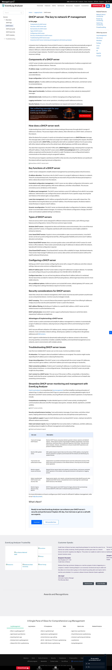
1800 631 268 (72, 1)
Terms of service (43, 658)
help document (37, 496)
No (88, 666)
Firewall (98, 55)
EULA (33, 658)
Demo (54, 5)
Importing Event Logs (16, 637)
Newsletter (44, 661)
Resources (69, 5)
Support (77, 5)
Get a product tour (51, 522)
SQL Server (99, 38)
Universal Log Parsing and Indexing (80, 637)
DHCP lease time (10, 32)
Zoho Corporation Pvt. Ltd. (52, 665)
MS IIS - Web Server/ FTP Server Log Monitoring (53, 640)
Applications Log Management (49, 634)
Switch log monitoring (99, 23)
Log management (101, 35)
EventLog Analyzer (34, 390)
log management (57, 390)
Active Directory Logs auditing (49, 637)
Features (47, 5)
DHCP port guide (10, 29)
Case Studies (101, 583)
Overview (40, 5)
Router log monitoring (99, 19)
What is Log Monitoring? (47, 631)
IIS (97, 50)
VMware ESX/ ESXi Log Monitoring (19, 643)
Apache (98, 53)
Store (85, 1)
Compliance (62, 658)
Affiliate (96, 1)
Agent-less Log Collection (78, 631)
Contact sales (54, 661)
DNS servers (41, 334)
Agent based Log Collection (17, 634)
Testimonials (88, 583)
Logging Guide (38, 12)
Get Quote (61, 5)
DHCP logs (9, 22)
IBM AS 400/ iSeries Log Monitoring (50, 643)
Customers (85, 5)
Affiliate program (32, 661)
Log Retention (75, 640)
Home (30, 12)
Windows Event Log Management (19, 640)
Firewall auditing (101, 27)
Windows (99, 40)
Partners (90, 1)
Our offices (64, 661)
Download (97, 5)
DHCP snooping (10, 35)
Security (53, 658)
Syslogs (98, 43)
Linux (98, 45)
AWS (97, 48)
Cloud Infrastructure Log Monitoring (81, 634)
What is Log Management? (17, 631)
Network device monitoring (100, 15)
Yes (89, 663)
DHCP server (9, 25)
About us (25, 658)
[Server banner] (61, 113)
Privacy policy (73, 658)
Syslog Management (76, 643)
